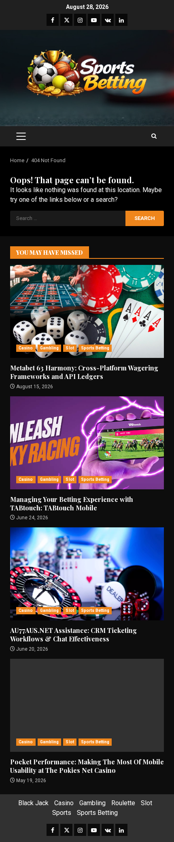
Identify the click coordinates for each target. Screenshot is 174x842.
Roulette (123, 803)
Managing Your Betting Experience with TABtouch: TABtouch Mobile (87, 442)
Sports (61, 813)
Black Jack (33, 803)
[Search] (154, 136)
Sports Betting (95, 348)
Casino (26, 348)
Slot (70, 348)
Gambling (49, 348)
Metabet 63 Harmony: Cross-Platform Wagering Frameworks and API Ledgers (87, 311)
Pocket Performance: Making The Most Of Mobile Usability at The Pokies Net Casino (87, 705)
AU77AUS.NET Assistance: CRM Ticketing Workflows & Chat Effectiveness (87, 573)
